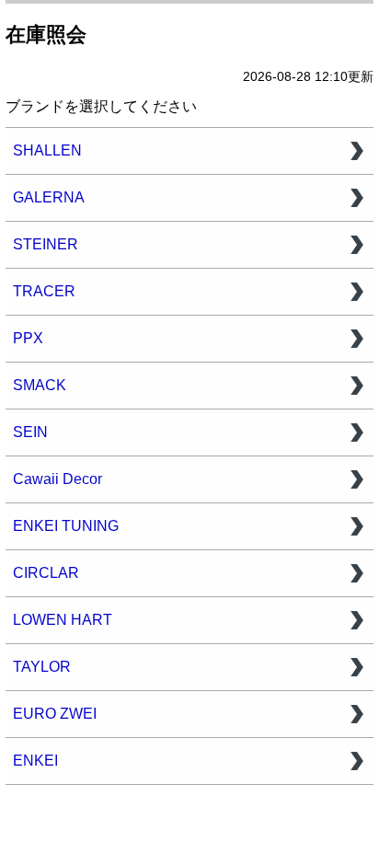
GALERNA (49, 197)
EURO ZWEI (55, 713)
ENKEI (35, 760)
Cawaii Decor (57, 479)
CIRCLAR (46, 573)
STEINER (45, 244)
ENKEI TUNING (66, 526)
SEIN (30, 432)
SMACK (39, 385)
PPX (28, 338)
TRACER (44, 291)
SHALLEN (47, 150)
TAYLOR (42, 667)
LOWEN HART (62, 620)
